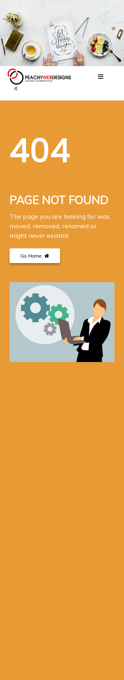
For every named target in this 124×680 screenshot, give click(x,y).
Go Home (31, 256)
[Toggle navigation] (101, 76)
